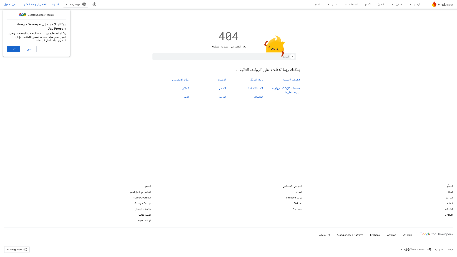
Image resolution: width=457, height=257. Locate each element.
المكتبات (222, 79)
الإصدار (417, 4)
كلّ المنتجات (324, 234)
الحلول (381, 4)
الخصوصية (440, 249)
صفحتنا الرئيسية (291, 79)
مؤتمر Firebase (294, 197)
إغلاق (29, 49)
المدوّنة (55, 4)
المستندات (353, 4)
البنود (450, 249)
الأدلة (450, 191)
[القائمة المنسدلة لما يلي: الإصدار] (409, 4)
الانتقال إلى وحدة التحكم (35, 4)
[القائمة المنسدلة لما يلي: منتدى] (327, 4)
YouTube (297, 209)
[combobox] (224, 56)
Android (408, 234)
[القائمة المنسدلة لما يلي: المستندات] (345, 4)
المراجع (449, 197)
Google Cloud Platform (350, 234)
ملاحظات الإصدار (143, 209)
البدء (13, 49)
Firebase (375, 234)
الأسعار (368, 4)
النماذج (185, 88)
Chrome (391, 234)
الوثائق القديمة (144, 220)
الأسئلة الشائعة (255, 88)
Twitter (298, 203)
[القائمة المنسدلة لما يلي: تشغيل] (391, 4)
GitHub (449, 214)
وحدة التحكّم (256, 79)
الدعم (317, 4)
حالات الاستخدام (180, 79)
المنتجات (258, 97)
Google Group (142, 203)
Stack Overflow (142, 197)
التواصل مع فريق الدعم (140, 191)
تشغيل (399, 4)
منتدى (334, 4)
